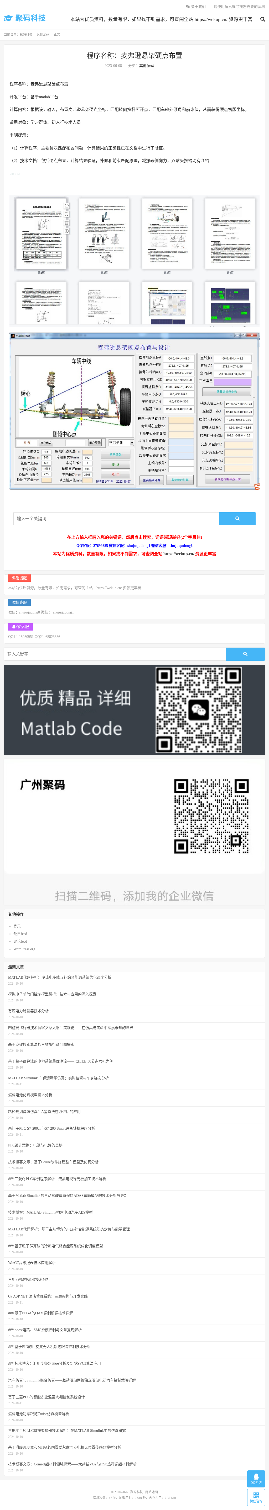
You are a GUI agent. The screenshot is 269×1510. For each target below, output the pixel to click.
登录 (17, 926)
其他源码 (43, 34)
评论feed (20, 941)
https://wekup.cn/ (178, 554)
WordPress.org (24, 949)
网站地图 (151, 1492)
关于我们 (198, 7)
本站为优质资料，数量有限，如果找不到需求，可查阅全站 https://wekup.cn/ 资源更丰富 (161, 19)
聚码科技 (29, 18)
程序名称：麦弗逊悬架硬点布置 (134, 56)
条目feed (20, 934)
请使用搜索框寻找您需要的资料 (239, 7)
